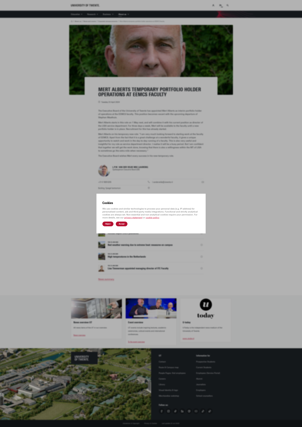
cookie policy (152, 217)
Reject (107, 224)
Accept (121, 224)
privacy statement (133, 217)
